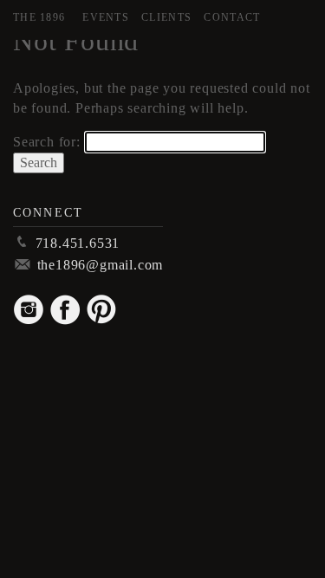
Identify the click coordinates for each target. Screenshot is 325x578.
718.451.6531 (78, 243)
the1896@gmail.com (100, 264)
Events (105, 17)
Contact (232, 17)
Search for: (47, 141)
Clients (166, 17)
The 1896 (39, 17)
